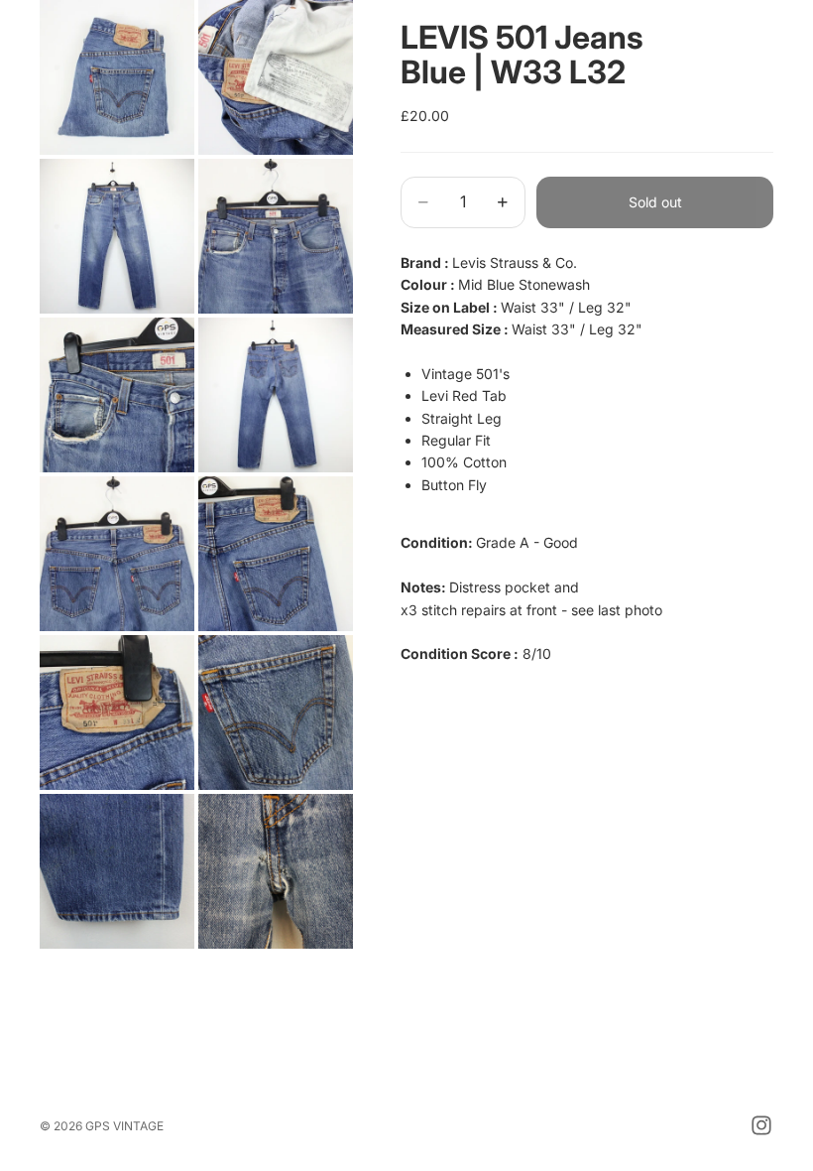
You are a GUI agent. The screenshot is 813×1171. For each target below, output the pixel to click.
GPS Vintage (124, 1125)
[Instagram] (761, 1125)
